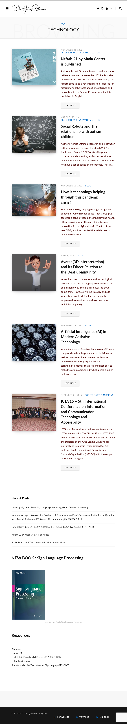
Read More (70, 105)
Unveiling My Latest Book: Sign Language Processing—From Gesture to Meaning (50, 508)
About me (16, 649)
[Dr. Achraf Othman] (29, 9)
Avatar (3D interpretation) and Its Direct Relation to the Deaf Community (82, 267)
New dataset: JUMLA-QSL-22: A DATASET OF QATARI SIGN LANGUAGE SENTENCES (53, 527)
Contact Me (17, 653)
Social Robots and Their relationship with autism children (81, 132)
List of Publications (21, 661)
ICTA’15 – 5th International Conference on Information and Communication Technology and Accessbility (84, 412)
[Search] (119, 8)
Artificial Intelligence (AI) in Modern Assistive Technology (83, 337)
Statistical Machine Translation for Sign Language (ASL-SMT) (40, 665)
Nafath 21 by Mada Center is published (30, 535)
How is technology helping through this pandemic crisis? (83, 197)
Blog (88, 186)
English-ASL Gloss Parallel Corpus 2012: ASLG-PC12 (36, 657)
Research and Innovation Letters (81, 53)
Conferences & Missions (99, 395)
